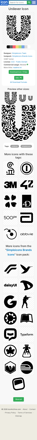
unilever (15, 146)
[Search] (29, 2)
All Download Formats (18, 82)
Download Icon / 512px (18, 72)
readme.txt (17, 67)
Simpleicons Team (19, 53)
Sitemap (18, 416)
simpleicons (26, 146)
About (25, 409)
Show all (18, 399)
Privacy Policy (10, 413)
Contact (32, 409)
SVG (17, 78)
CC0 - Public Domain (19, 62)
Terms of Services (25, 413)
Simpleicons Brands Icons (22, 56)
